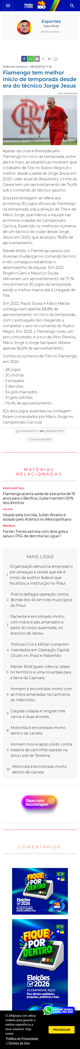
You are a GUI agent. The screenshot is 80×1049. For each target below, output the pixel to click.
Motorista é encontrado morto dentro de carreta (38, 730)
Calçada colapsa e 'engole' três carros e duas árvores (38, 714)
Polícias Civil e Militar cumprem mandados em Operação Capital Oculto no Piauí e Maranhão (40, 650)
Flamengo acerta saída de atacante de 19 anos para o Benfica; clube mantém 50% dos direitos (39, 496)
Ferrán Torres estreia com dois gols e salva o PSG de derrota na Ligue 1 (35, 531)
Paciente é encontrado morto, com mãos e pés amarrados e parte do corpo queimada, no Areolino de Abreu (37, 625)
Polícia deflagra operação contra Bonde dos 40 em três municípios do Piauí (41, 600)
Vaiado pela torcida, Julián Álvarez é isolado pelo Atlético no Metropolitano (37, 515)
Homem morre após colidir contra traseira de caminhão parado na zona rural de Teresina (41, 750)
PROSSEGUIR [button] (61, 1029)
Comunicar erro (40, 439)
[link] (24, 59)
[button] (22, 1041)
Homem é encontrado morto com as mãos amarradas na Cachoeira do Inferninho (41, 694)
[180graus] (29, 5)
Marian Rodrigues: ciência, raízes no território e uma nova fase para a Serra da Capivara (40, 672)
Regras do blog (50, 31)
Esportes (51, 21)
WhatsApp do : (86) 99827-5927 (42, 431)
